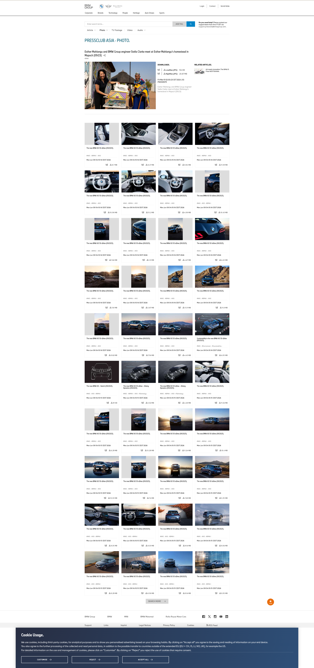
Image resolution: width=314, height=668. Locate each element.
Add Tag (179, 24)
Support (88, 625)
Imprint (124, 625)
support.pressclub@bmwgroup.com (212, 27)
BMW (109, 616)
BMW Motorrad (146, 616)
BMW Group (90, 616)
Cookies (190, 625)
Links (106, 625)
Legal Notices (145, 625)
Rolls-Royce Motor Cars (176, 616)
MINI (126, 616)
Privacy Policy (169, 625)
